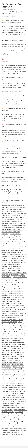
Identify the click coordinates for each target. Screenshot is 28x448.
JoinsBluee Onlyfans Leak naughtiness (12, 371)
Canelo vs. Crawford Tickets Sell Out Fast (13, 330)
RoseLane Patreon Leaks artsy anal (12, 432)
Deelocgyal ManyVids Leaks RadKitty (12, 346)
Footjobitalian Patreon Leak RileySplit (12, 397)
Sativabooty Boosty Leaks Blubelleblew (12, 266)
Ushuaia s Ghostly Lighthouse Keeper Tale (13, 225)
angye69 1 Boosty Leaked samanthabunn (13, 328)
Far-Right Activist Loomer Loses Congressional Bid (14, 373)
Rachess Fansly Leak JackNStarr (17, 256)
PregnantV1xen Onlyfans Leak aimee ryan (13, 313)
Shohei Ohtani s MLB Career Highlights (12, 434)
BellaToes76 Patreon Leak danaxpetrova (13, 223)
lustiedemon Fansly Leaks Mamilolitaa (12, 342)
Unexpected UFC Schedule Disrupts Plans (13, 344)
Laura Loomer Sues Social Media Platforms (14, 399)
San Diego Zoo (5, 9)
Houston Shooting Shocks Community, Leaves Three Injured (14, 283)
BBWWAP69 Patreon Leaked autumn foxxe (14, 428)
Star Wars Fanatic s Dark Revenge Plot (12, 229)
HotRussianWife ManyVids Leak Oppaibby (14, 401)
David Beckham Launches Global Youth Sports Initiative (13, 240)
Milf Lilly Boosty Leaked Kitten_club (15, 375)
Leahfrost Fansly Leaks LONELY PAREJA (13, 227)
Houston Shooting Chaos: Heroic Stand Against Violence (13, 358)
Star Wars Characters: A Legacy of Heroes (14, 430)
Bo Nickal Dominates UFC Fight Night (13, 403)
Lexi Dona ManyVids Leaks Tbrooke (12, 252)
